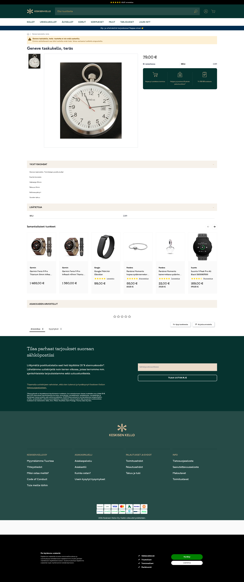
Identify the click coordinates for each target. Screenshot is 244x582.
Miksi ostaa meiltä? (38, 473)
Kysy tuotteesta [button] (182, 324)
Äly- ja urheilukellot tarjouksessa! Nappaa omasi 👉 (122, 28)
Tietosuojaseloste (183, 461)
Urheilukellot (48, 22)
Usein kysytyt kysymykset (90, 479)
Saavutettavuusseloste (186, 467)
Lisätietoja (35, 207)
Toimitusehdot (134, 461)
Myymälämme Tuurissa (40, 461)
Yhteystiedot (34, 467)
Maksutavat (179, 473)
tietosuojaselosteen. (37, 388)
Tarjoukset (127, 22)
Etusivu (28, 34)
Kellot (31, 22)
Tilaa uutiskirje (177, 378)
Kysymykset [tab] (54, 329)
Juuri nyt (144, 22)
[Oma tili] (206, 11)
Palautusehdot (134, 467)
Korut (82, 22)
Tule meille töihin (37, 485)
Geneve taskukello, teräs (40, 34)
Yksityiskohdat (38, 164)
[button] (214, 226)
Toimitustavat (181, 479)
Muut (112, 22)
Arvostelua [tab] (35, 329)
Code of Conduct (37, 479)
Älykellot (67, 22)
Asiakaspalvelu (83, 461)
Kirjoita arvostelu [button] (205, 324)
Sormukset (97, 22)
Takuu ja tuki (133, 473)
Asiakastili (80, 467)
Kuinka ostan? (83, 473)
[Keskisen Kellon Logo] (39, 11)
